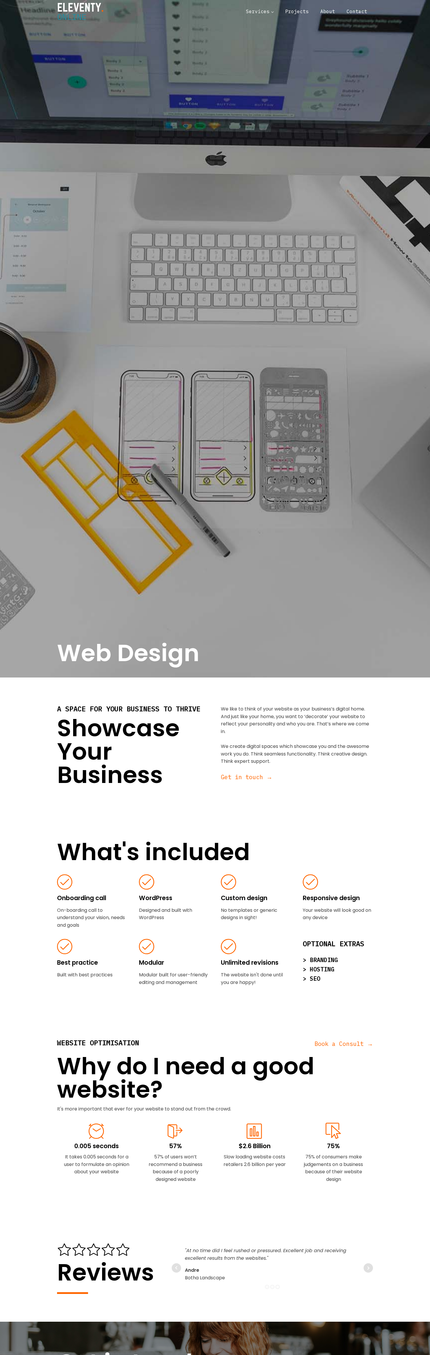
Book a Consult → (343, 1044)
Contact (357, 11)
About (327, 11)
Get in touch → (246, 777)
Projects (297, 11)
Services (257, 11)
